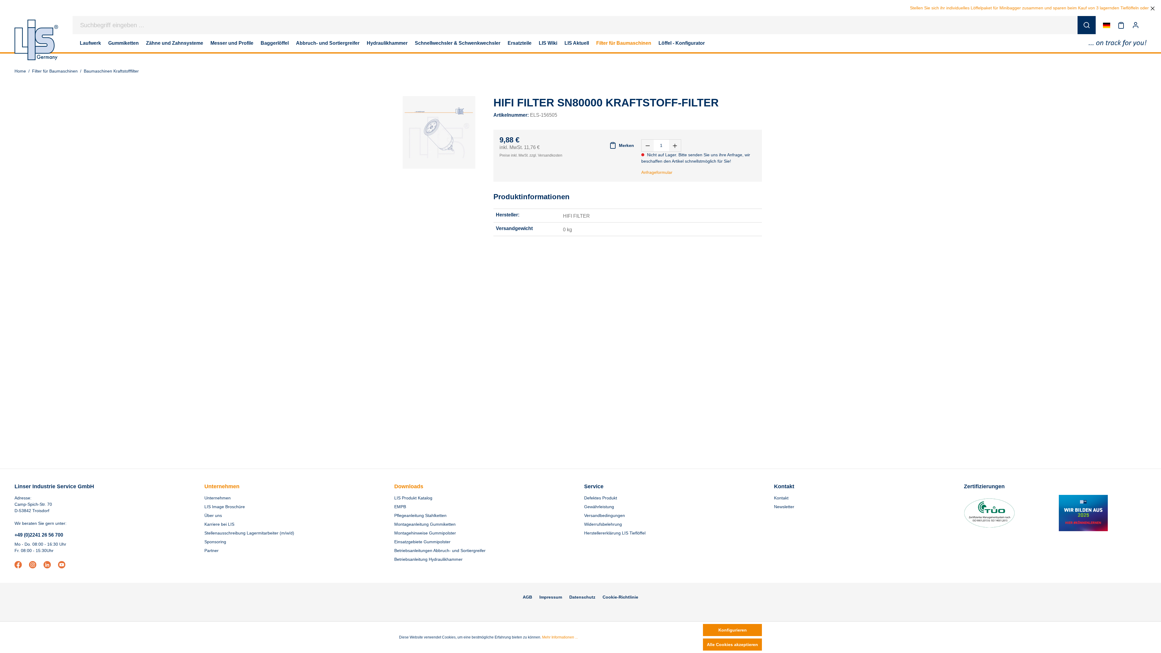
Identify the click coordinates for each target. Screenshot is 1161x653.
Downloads (408, 486)
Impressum (550, 597)
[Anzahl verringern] (647, 145)
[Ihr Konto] (1135, 25)
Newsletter (784, 506)
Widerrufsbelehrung (603, 524)
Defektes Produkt (600, 497)
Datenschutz (582, 597)
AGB (527, 597)
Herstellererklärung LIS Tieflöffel (615, 533)
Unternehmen (221, 486)
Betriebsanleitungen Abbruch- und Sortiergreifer (440, 550)
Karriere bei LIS (219, 524)
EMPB (400, 506)
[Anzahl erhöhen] (675, 145)
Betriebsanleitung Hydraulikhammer (428, 559)
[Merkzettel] (1121, 25)
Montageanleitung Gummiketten (425, 524)
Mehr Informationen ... (560, 637)
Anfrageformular (656, 172)
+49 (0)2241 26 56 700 (39, 535)
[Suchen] (1087, 25)
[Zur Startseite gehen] (36, 40)
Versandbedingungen (604, 515)
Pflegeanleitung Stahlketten (420, 515)
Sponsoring (215, 541)
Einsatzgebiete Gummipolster (422, 541)
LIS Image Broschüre (224, 506)
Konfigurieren (732, 630)
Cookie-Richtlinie (620, 597)
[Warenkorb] (1146, 25)
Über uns (213, 515)
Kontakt (781, 497)
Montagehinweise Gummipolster (425, 533)
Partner (211, 550)
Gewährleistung (599, 506)
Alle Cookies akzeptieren (732, 644)
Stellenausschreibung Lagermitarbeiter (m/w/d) (249, 533)
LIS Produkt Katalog (413, 497)
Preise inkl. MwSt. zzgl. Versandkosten (530, 155)
